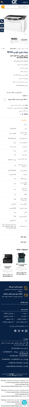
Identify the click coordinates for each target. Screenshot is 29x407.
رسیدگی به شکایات (8, 313)
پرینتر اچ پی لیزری (18, 108)
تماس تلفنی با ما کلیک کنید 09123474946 (19, 56)
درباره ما (25, 313)
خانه (27, 49)
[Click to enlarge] (25, 34)
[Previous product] (5, 48)
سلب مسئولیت (9, 319)
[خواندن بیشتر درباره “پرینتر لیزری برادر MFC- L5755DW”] (17, 257)
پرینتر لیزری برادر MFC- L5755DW (21, 265)
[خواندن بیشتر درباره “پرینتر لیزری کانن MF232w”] (3, 257)
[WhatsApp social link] (20, 114)
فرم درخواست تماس (21, 322)
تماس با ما (24, 316)
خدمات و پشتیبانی (8, 316)
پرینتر (22, 49)
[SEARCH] (2, 6)
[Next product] (2, 48)
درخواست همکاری (22, 319)
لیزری (18, 49)
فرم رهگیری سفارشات (7, 322)
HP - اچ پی (22, 111)
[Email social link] (22, 114)
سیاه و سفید (13, 49)
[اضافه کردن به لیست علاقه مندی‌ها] (17, 254)
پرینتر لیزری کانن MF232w (7, 267)
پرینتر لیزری (10, 108)
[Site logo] (14, 2)
